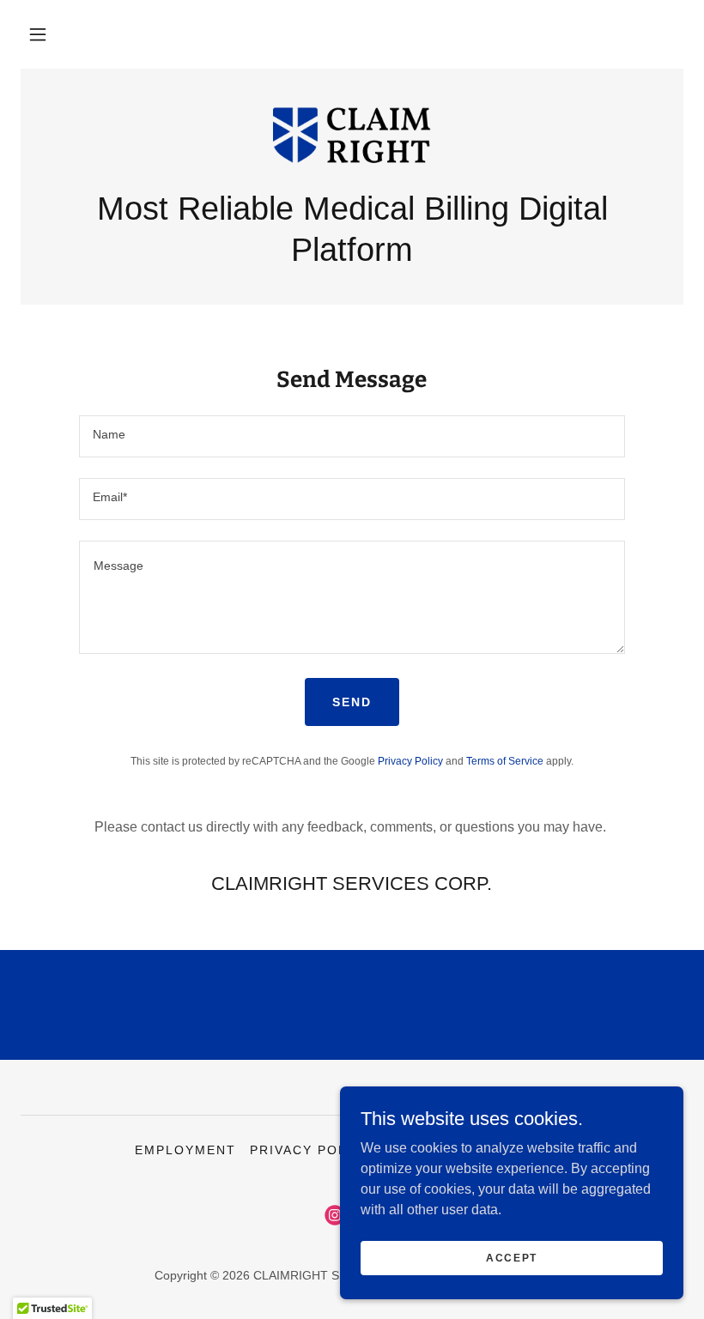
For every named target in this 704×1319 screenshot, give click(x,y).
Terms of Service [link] (504, 761)
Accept (511, 1257)
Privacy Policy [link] (410, 761)
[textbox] (351, 436)
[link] (352, 137)
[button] (38, 34)
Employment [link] (185, 1150)
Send (352, 702)
